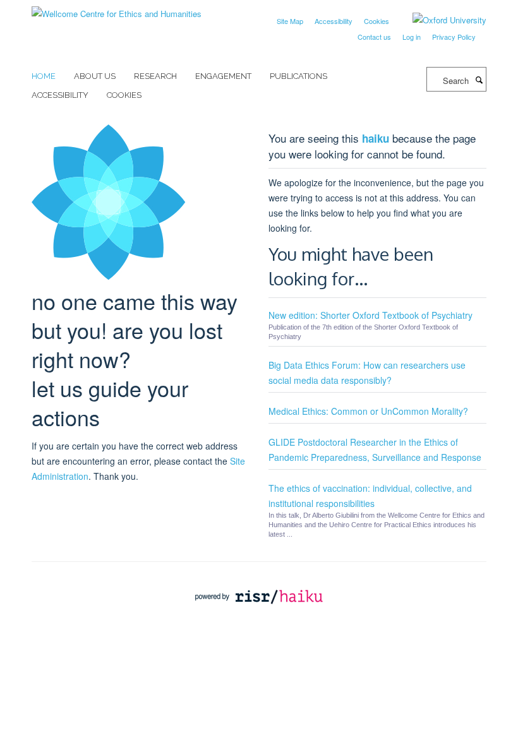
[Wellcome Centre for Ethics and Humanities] (117, 9)
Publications (298, 76)
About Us (95, 76)
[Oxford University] (440, 20)
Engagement (223, 76)
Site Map (290, 21)
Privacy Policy (454, 37)
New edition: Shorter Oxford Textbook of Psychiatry (370, 315)
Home (44, 76)
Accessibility (333, 21)
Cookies (376, 21)
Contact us (374, 37)
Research (155, 76)
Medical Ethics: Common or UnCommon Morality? (368, 411)
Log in (411, 37)
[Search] (479, 79)
